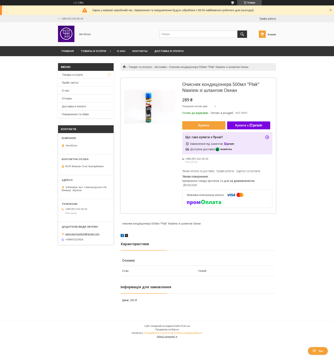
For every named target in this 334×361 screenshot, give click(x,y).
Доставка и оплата (169, 51)
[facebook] (122, 236)
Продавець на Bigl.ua (167, 329)
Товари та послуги (140, 67)
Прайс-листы (70, 82)
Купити (203, 125)
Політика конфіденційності (187, 333)
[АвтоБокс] (66, 41)
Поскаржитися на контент (157, 333)
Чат (320, 351)
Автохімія (160, 67)
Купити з (242, 125)
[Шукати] (242, 34)
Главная (67, 51)
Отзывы (67, 98)
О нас (121, 51)
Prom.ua (185, 326)
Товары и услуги (93, 51)
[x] (126, 236)
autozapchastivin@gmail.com (82, 234)
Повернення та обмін (75, 114)
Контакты (139, 51)
